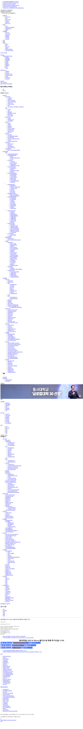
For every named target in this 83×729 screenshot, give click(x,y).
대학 (4, 24)
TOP (1, 721)
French (6, 61)
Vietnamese (7, 59)
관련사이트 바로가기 (4, 686)
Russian (6, 63)
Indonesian (7, 58)
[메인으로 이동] (1, 399)
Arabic (6, 68)
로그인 (4, 90)
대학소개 (5, 15)
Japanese (7, 57)
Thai (6, 66)
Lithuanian (7, 60)
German (6, 62)
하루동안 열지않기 (6, 13)
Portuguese (7, 64)
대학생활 (5, 31)
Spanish (6, 65)
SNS (4, 42)
